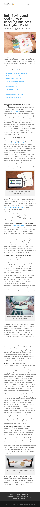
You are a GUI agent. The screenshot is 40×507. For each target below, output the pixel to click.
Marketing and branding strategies (14, 84)
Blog (18, 495)
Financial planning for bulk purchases (15, 81)
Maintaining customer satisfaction (14, 94)
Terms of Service (19, 499)
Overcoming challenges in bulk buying (15, 92)
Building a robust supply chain (13, 78)
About (12, 495)
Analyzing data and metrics (12, 89)
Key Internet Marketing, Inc (27, 504)
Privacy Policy (26, 497)
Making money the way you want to (15, 97)
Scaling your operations (12, 86)
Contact (25, 495)
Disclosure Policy (13, 497)
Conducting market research (13, 75)
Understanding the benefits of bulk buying (16, 73)
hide (18, 69)
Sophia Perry (10, 29)
